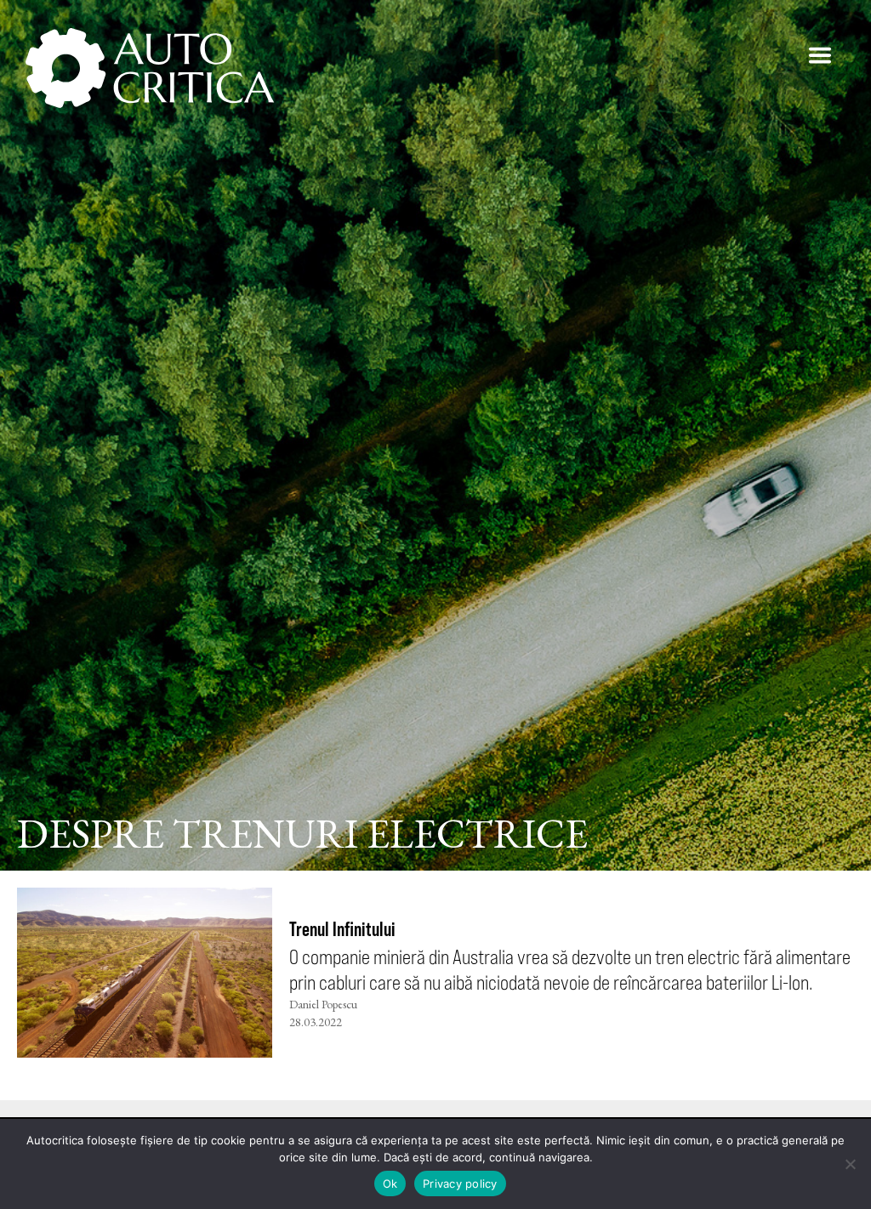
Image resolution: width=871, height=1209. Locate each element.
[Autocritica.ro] (151, 68)
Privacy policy (460, 1183)
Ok (390, 1183)
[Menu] (819, 55)
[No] (849, 1163)
